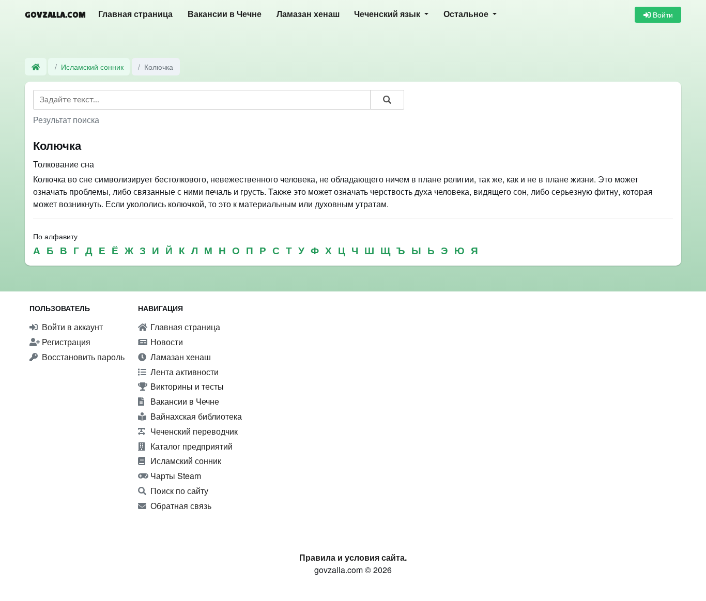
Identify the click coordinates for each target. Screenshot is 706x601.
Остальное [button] (466, 14)
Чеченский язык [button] (388, 14)
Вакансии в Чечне (225, 14)
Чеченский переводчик (193, 431)
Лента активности (183, 372)
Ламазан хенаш (308, 14)
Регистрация (65, 342)
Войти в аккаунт (71, 327)
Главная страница (135, 14)
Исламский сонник (92, 66)
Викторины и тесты (186, 386)
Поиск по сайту (178, 491)
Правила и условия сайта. (353, 557)
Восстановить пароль (82, 357)
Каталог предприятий (190, 446)
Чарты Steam (174, 476)
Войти (662, 14)
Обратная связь (179, 506)
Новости (165, 342)
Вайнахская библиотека (195, 416)
